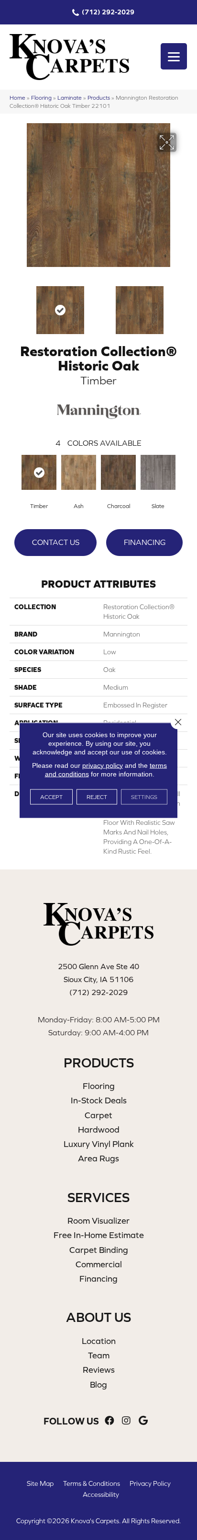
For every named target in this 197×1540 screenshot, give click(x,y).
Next (182, 305)
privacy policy (102, 765)
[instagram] (126, 1421)
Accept (51, 796)
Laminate (69, 97)
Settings (144, 796)
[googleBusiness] (143, 1421)
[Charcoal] (118, 472)
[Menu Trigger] (174, 56)
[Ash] (78, 472)
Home (17, 97)
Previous (14, 305)
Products (99, 97)
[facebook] (109, 1421)
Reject (97, 796)
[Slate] (158, 472)
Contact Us (55, 542)
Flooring (41, 97)
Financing (144, 542)
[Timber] (39, 472)
